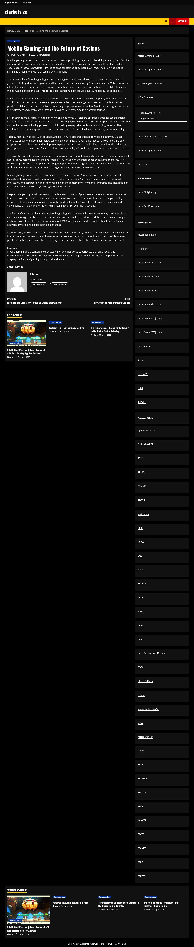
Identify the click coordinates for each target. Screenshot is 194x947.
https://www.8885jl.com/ (150, 332)
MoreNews (106, 943)
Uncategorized (14, 41)
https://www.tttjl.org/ (148, 290)
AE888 (141, 472)
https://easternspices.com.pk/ (153, 136)
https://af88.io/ (145, 736)
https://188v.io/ (145, 681)
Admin (12, 55)
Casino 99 (143, 374)
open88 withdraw (146, 430)
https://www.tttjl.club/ (149, 276)
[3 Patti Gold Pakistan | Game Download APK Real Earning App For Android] (26, 333)
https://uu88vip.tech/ (150, 118)
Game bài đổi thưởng (148, 709)
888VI (140, 667)
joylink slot (143, 248)
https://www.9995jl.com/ (150, 318)
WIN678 (142, 820)
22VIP (141, 750)
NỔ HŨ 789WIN (145, 97)
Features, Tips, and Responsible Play (66, 328)
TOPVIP (141, 500)
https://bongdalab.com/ (150, 69)
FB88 (140, 388)
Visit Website (38, 284)
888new (142, 583)
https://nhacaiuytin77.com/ (151, 653)
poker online (144, 346)
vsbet (140, 625)
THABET (142, 401)
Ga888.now (143, 513)
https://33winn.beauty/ (149, 55)
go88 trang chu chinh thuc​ (151, 83)
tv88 (140, 555)
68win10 (142, 486)
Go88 (140, 722)
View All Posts (59, 284)
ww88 (140, 611)
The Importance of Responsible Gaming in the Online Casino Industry (110, 329)
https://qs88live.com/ (148, 206)
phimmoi (142, 164)
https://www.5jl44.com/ (149, 304)
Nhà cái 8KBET (145, 444)
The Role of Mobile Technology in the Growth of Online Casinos (161, 904)
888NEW (142, 848)
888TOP (142, 792)
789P (140, 458)
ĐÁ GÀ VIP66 (144, 178)
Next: (111, 300)
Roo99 (141, 541)
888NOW (142, 778)
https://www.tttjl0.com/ (149, 262)
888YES (141, 876)
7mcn (140, 360)
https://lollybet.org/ (147, 192)
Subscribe (182, 21)
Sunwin (141, 695)
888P (140, 764)
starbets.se (16, 11)
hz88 (140, 569)
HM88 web (66, 221)
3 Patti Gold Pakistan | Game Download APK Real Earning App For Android (26, 351)
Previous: (34, 300)
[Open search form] (166, 21)
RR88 (140, 527)
